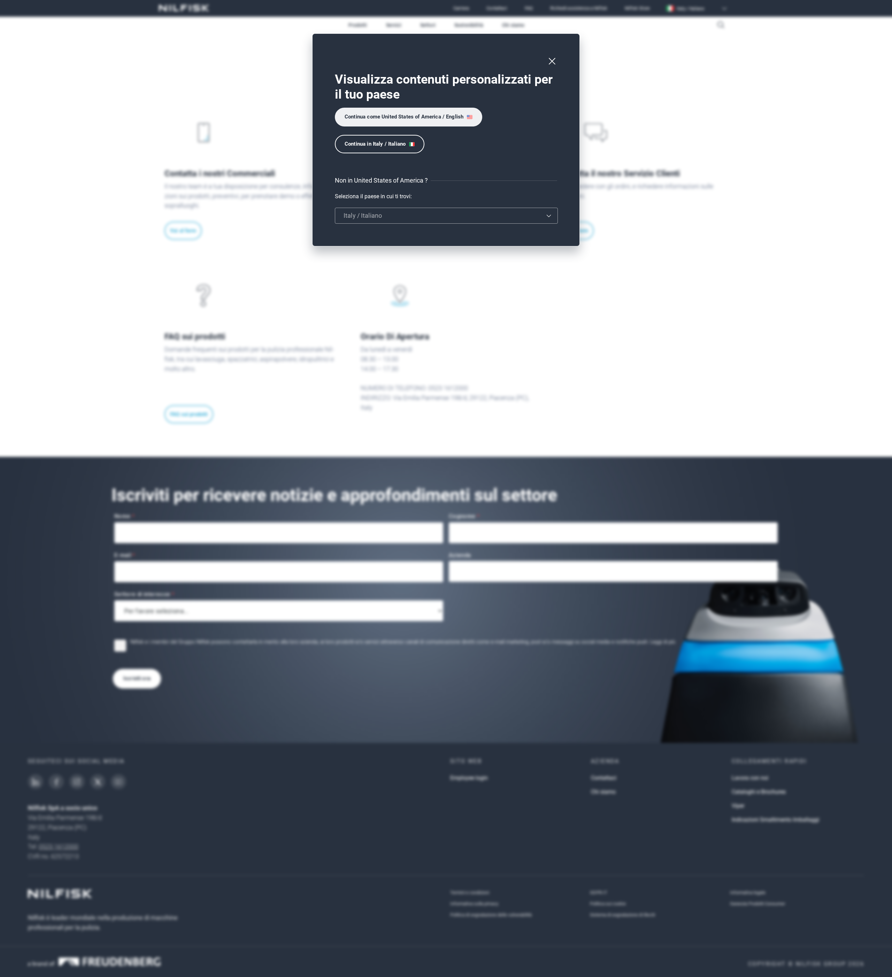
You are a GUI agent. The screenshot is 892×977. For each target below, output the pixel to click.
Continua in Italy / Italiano (375, 144)
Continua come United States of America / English (404, 117)
